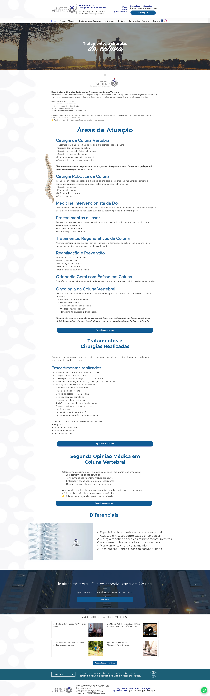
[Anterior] (12, 46)
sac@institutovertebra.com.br (91, 690)
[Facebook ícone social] (162, 20)
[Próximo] (197, 46)
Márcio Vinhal (91, 692)
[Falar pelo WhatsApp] (204, 690)
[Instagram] (165, 20)
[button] (109, 21)
